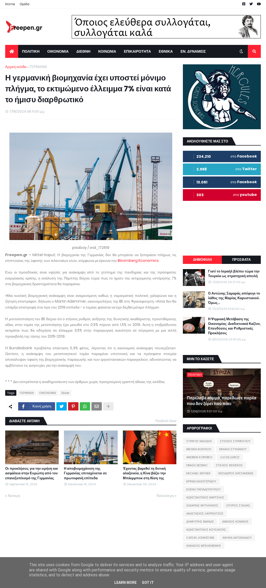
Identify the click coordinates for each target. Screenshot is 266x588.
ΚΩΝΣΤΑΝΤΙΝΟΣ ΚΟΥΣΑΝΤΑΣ (206, 530)
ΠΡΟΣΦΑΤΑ (241, 259)
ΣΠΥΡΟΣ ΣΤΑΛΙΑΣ (238, 505)
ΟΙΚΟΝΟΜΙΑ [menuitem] (58, 51)
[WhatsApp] (85, 406)
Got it (148, 582)
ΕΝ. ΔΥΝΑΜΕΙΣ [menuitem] (193, 51)
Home (10, 4)
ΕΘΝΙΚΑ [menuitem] (166, 51)
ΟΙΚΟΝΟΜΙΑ (47, 393)
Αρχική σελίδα (15, 66)
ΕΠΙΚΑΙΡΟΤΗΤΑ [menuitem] (137, 51)
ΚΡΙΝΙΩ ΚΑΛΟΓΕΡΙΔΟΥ (201, 481)
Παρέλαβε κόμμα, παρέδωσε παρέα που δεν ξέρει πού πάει (221, 401)
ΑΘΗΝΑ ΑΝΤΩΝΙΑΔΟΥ (237, 538)
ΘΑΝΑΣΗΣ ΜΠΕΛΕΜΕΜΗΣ (203, 546)
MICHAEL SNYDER (198, 473)
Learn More (125, 582)
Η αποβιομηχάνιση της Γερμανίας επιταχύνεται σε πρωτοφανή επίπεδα (85, 473)
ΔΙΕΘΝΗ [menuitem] (83, 51)
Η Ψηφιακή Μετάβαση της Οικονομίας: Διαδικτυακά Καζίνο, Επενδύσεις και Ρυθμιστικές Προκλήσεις (234, 326)
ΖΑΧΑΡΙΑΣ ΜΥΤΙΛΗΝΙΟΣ (202, 505)
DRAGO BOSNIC (197, 465)
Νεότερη (14, 495)
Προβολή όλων (165, 421)
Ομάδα (24, 4)
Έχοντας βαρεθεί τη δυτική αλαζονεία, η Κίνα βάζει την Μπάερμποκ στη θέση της (144, 473)
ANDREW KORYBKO (199, 457)
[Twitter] (61, 406)
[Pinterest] (73, 406)
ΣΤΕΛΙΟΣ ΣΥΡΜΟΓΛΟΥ (235, 441)
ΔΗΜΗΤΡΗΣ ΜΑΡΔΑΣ (200, 521)
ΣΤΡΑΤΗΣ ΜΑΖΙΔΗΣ (199, 441)
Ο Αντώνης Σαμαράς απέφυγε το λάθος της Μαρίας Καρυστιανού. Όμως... (234, 298)
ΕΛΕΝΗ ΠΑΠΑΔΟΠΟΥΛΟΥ (203, 489)
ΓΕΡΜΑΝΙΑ (38, 66)
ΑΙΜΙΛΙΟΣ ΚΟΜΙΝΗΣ (235, 521)
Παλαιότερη (165, 495)
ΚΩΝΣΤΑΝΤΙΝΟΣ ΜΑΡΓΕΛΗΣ (205, 497)
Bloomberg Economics (138, 260)
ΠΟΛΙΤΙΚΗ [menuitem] (30, 51)
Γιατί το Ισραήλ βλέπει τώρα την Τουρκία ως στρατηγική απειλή (234, 273)
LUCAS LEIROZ (230, 457)
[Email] (96, 406)
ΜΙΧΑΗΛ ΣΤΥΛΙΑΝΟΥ (233, 449)
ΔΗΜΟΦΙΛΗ (202, 259)
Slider (65, 393)
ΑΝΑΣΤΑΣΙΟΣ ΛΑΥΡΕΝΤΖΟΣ (204, 513)
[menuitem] (11, 51)
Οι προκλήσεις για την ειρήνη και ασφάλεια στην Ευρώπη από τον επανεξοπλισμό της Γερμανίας (31, 473)
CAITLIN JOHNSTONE (200, 538)
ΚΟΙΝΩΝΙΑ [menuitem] (107, 51)
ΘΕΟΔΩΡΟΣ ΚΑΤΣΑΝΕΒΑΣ (236, 473)
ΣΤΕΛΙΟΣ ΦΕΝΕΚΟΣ (229, 465)
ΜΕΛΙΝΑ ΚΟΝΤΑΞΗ (198, 449)
